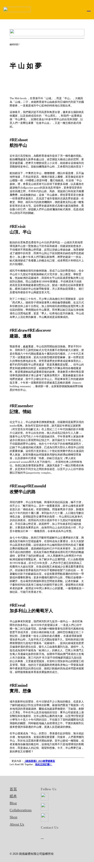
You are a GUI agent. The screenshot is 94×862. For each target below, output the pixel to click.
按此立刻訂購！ (43, 764)
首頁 (13, 789)
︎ (89, 9)
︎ (42, 837)
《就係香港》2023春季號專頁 (39, 761)
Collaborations (21, 810)
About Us (17, 824)
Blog (13, 803)
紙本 (13, 796)
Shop (13, 817)
